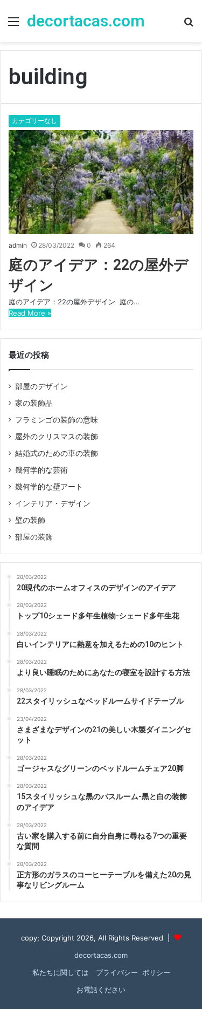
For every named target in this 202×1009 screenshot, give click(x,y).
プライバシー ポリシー (132, 972)
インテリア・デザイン (52, 503)
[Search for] (188, 25)
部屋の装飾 (34, 537)
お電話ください (101, 989)
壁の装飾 (30, 520)
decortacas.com (101, 955)
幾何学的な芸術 (41, 470)
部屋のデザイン (41, 386)
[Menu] (13, 25)
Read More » (30, 313)
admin (18, 245)
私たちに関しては (60, 972)
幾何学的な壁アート (49, 486)
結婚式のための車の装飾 (56, 453)
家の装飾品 (34, 403)
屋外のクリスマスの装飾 (56, 436)
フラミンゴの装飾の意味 (56, 419)
